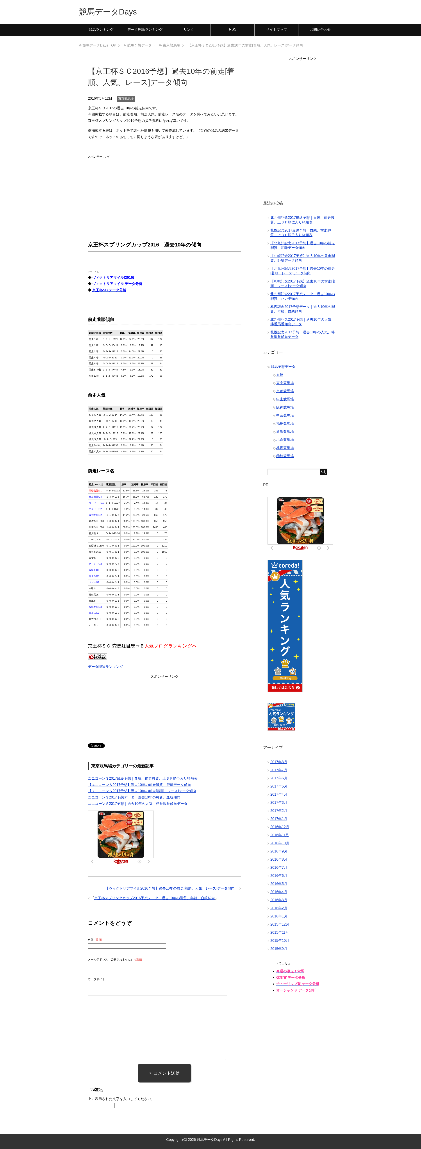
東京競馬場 (126, 98)
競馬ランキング (101, 29)
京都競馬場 (285, 391)
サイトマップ (276, 29)
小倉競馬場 (285, 440)
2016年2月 (278, 908)
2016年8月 (278, 859)
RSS (232, 29)
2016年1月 (278, 916)
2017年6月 (278, 778)
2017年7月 (278, 770)
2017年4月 (278, 794)
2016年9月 (278, 851)
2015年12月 (279, 924)
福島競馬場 (285, 423)
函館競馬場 (285, 456)
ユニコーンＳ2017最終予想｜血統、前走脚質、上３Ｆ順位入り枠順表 (143, 778)
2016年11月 (279, 835)
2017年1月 (278, 819)
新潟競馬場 (285, 431)
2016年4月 (278, 892)
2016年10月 (279, 843)
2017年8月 (278, 762)
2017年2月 (278, 811)
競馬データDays (108, 11)
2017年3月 (278, 802)
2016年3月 (278, 900)
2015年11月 (279, 932)
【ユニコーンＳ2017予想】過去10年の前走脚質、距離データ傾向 (139, 785)
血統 (279, 375)
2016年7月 (278, 867)
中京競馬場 (285, 415)
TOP (99, 45)
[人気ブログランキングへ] (97, 657)
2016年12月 (279, 827)
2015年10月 (279, 940)
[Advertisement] (121, 187)
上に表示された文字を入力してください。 (121, 1099)
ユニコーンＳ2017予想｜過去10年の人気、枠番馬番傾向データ (137, 804)
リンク (189, 29)
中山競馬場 (285, 399)
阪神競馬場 (285, 407)
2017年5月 (278, 786)
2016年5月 (278, 884)
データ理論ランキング (144, 29)
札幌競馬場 (285, 448)
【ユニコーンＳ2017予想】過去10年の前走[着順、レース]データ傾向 (142, 791)
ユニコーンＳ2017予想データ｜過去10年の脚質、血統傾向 (134, 797)
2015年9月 (278, 949)
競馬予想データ (283, 367)
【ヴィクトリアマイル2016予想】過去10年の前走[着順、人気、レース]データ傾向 (170, 888)
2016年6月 (278, 875)
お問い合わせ (320, 29)
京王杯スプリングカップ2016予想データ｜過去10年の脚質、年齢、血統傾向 (154, 898)
